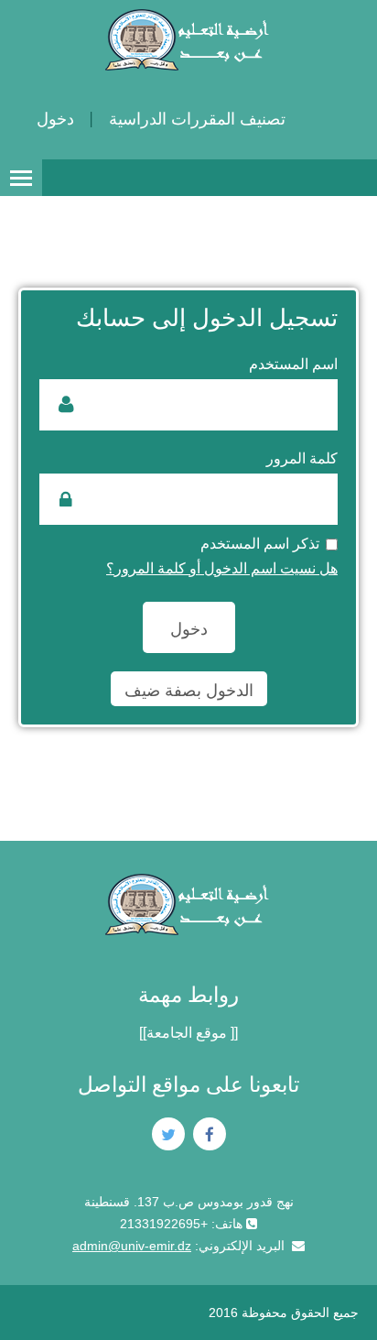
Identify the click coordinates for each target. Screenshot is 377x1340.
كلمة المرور (302, 458)
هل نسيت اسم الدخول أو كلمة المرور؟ (222, 568)
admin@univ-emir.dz (131, 1245)
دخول (55, 119)
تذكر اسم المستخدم (259, 543)
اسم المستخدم (293, 364)
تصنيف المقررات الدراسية (197, 119)
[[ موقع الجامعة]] (188, 1032)
